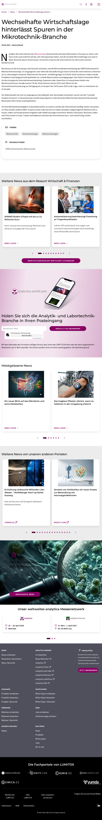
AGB (17, 805)
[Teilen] (86, 4)
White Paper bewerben (45, 697)
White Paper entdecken (45, 693)
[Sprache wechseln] (91, 4)
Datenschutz (29, 805)
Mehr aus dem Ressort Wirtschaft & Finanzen (51, 260)
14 (67, 532)
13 (64, 532)
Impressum (6, 805)
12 (62, 532)
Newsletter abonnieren (68, 328)
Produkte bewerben (9, 697)
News (37, 730)
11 (59, 532)
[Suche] (81, 4)
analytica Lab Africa (43, 679)
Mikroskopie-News (25, 594)
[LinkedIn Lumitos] (99, 805)
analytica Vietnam (43, 675)
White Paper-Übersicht (45, 701)
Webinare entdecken (10, 712)
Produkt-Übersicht (9, 701)
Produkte (39, 734)
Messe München (42, 659)
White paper (40, 738)
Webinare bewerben (9, 716)
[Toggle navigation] (99, 4)
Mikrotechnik (40, 54)
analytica (39, 663)
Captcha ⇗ (37, 338)
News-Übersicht (8, 663)
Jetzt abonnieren (88, 670)
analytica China (42, 667)
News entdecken (8, 655)
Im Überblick (40, 655)
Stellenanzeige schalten (45, 716)
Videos (4, 730)
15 (69, 532)
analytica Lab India (43, 671)
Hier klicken (27, 335)
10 (63, 253)
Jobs (37, 743)
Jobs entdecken (42, 712)
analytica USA (41, 683)
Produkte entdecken (10, 693)
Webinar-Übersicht (9, 720)
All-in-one (39, 747)
